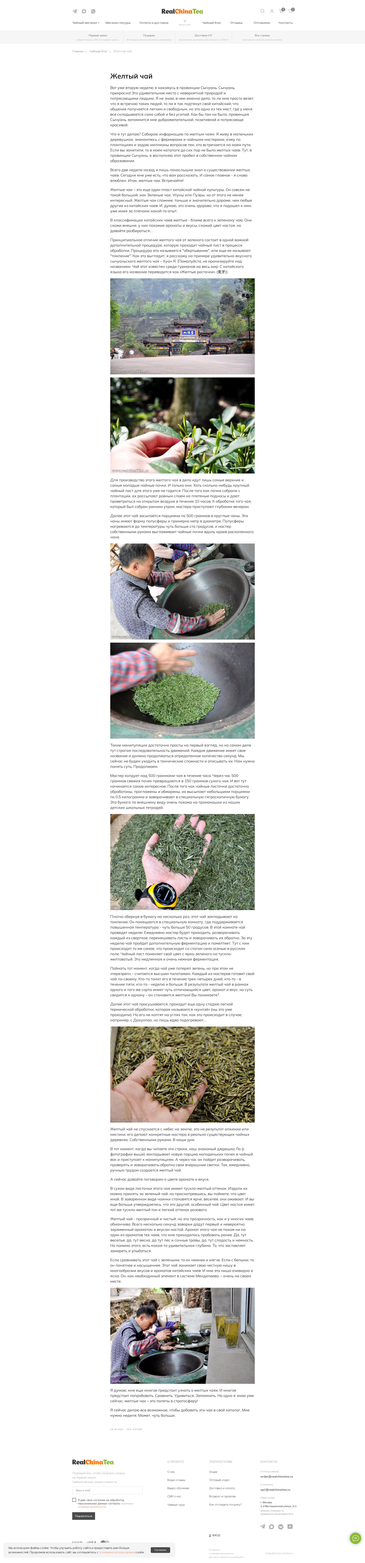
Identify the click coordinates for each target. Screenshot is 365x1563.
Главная (77, 51)
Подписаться (83, 1516)
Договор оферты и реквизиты (226, 1557)
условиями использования (117, 1552)
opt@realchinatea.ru (275, 1489)
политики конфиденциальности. (105, 1505)
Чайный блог (98, 51)
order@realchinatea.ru (276, 1476)
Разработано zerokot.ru (279, 1553)
